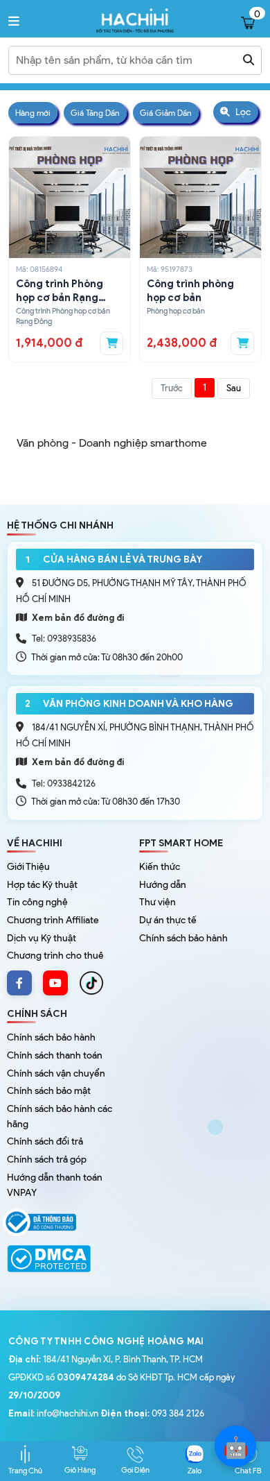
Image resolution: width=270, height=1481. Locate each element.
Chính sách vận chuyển (56, 1073)
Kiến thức (159, 867)
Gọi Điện (135, 1470)
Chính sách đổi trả (45, 1141)
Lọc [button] (242, 112)
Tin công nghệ (37, 902)
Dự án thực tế (168, 920)
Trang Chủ (25, 1470)
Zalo (194, 1470)
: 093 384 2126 (152, 1413)
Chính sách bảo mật (49, 1091)
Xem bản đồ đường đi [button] (77, 618)
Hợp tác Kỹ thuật (42, 885)
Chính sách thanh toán (54, 1055)
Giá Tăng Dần (95, 113)
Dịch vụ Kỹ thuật (41, 938)
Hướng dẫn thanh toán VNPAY (54, 1185)
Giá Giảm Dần (166, 113)
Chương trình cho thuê (55, 955)
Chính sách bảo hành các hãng (59, 1116)
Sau (233, 388)
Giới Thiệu (28, 867)
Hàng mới (33, 113)
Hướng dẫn (162, 885)
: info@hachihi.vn (53, 1413)
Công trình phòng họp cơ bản (190, 290)
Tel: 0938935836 (64, 638)
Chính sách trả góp (47, 1159)
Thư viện (157, 902)
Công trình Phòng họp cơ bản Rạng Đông (59, 291)
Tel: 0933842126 (64, 783)
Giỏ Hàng (80, 1470)
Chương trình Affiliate (53, 920)
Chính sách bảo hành (183, 938)
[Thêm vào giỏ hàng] (111, 343)
